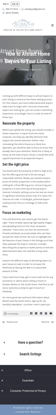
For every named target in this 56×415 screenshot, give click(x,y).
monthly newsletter (12, 304)
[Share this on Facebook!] (31, 313)
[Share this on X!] (36, 313)
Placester (35, 411)
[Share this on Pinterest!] (46, 313)
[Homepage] (23, 23)
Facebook (7, 291)
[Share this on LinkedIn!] (41, 313)
